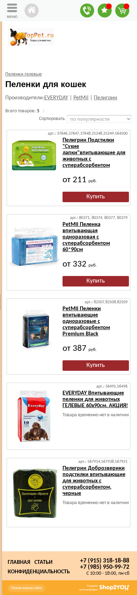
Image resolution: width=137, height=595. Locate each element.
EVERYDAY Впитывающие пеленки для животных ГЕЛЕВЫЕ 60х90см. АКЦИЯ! (95, 399)
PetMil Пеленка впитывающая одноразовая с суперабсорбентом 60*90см (86, 237)
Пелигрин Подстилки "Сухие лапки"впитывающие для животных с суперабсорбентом (94, 152)
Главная (19, 562)
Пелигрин (105, 98)
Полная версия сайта (26, 588)
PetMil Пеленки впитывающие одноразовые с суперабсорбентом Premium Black (86, 321)
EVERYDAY (56, 98)
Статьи (43, 562)
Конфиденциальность (39, 572)
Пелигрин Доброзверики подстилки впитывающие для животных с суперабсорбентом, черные (94, 481)
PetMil (81, 98)
